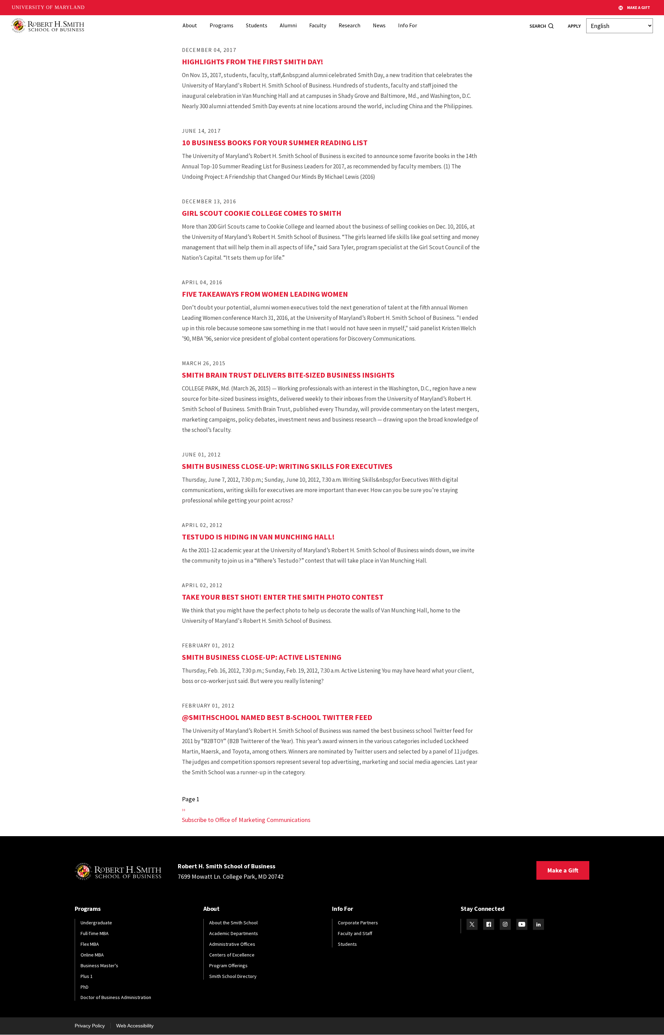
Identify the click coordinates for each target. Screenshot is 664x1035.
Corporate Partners (358, 923)
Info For (407, 25)
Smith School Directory (233, 976)
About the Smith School (233, 923)
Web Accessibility (135, 1025)
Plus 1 (87, 976)
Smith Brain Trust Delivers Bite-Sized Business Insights (288, 375)
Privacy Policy (90, 1025)
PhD (85, 987)
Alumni (288, 25)
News (379, 25)
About (190, 25)
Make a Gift (562, 870)
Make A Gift (638, 7)
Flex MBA (90, 944)
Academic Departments (233, 933)
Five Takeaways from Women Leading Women (265, 294)
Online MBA (92, 955)
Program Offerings (228, 965)
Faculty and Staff (355, 933)
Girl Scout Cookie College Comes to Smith (261, 213)
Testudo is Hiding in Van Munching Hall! (258, 537)
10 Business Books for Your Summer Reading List (275, 142)
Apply (574, 26)
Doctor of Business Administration (116, 997)
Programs (221, 25)
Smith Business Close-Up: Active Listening (261, 657)
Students (256, 25)
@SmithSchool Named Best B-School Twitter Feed (277, 717)
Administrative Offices (232, 944)
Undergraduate (96, 923)
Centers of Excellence (232, 955)
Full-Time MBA (95, 933)
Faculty (317, 25)
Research (349, 25)
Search (537, 26)
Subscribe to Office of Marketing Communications (246, 820)
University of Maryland (48, 7)
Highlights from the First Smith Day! (252, 61)
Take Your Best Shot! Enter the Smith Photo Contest (283, 597)
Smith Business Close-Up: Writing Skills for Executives (287, 466)
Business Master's (99, 965)
